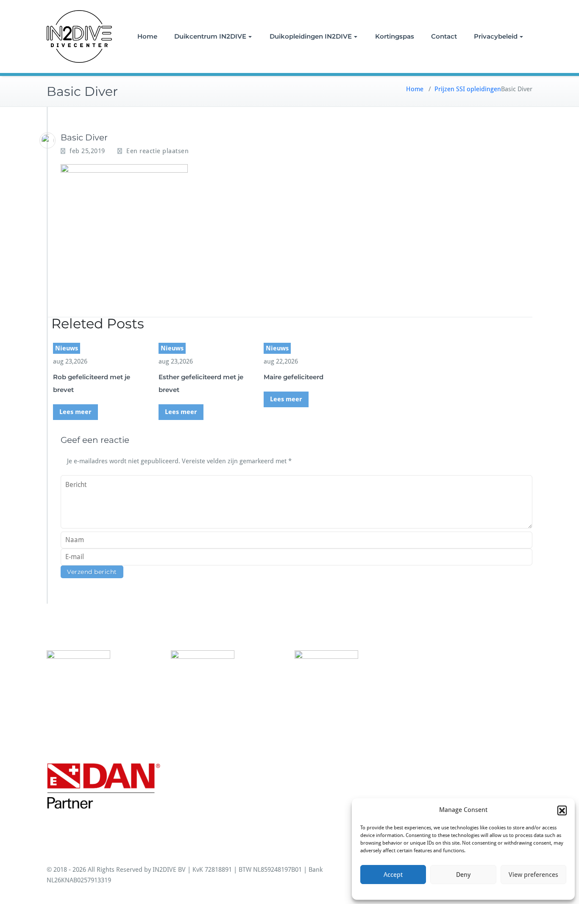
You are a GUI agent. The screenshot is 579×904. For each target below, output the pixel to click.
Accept (393, 875)
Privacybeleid (496, 36)
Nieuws (66, 348)
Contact (444, 36)
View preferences (533, 875)
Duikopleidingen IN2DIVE (311, 36)
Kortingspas (394, 36)
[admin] (47, 140)
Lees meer (75, 412)
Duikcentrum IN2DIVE (210, 36)
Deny (463, 875)
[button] (562, 810)
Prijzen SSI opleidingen (467, 89)
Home (147, 36)
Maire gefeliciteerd (293, 377)
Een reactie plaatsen (157, 151)
